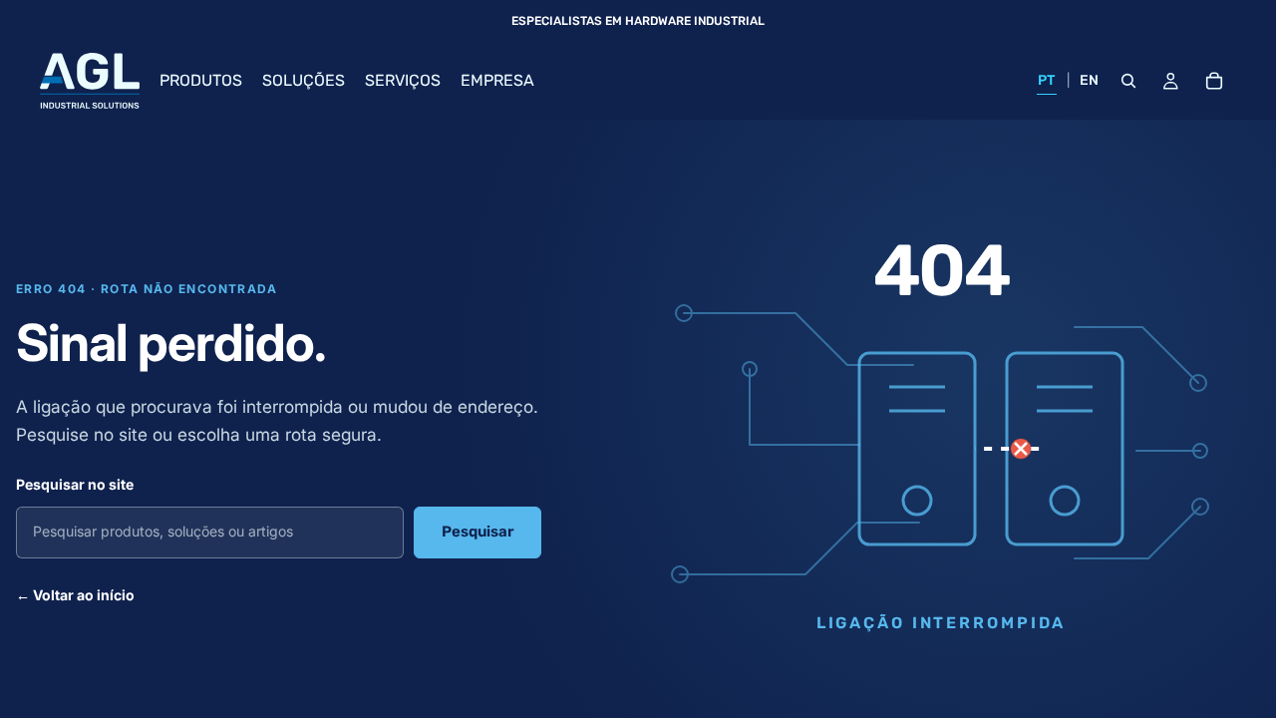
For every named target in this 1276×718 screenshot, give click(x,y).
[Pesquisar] (1128, 81)
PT (1047, 80)
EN (1090, 80)
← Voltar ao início (75, 594)
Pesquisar (478, 531)
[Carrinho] (1214, 81)
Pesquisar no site (75, 484)
